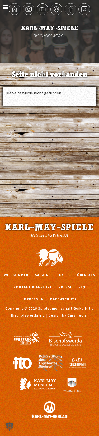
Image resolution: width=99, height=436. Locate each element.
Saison (42, 275)
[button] (9, 426)
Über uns (86, 275)
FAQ (82, 287)
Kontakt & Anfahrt (32, 287)
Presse (65, 287)
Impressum (33, 299)
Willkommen (16, 275)
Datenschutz (63, 299)
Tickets (63, 275)
